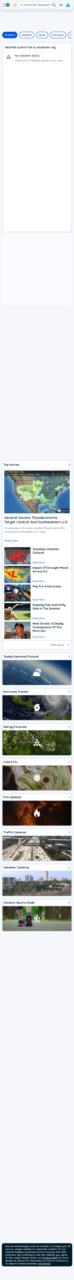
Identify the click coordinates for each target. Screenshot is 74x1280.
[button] (69, 1246)
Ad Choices (44, 1263)
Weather (27, 35)
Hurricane (58, 35)
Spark (42, 35)
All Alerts (10, 35)
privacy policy (50, 1257)
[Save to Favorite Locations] (15, 4)
